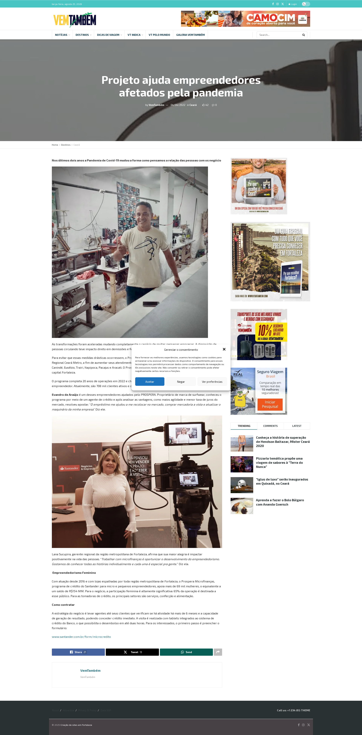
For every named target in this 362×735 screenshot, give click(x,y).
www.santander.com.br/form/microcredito (81, 636)
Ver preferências (212, 381)
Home (55, 144)
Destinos (82, 34)
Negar (181, 381)
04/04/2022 (178, 104)
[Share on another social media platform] (218, 652)
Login (294, 4)
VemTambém (156, 104)
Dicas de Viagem (108, 34)
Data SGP (106, 710)
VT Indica (134, 34)
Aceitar (149, 381)
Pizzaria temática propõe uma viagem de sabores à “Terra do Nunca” (279, 462)
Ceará (193, 104)
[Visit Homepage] (74, 19)
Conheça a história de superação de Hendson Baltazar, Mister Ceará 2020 (283, 441)
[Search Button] (304, 34)
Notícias (61, 34)
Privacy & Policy (87, 710)
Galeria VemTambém (190, 34)
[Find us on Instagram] (277, 4)
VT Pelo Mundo (159, 34)
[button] (224, 349)
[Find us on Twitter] (282, 4)
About (55, 710)
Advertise (68, 710)
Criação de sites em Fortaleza (76, 725)
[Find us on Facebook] (273, 4)
